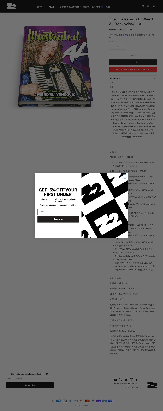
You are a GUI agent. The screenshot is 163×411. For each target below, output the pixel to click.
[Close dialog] (125, 176)
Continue (58, 219)
